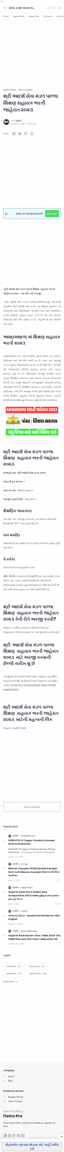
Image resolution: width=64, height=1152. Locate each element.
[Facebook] (5, 1135)
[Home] (6, 16)
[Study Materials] (28, 835)
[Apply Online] (18, 16)
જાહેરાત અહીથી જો (13, 728)
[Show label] (10, 981)
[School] (24, 911)
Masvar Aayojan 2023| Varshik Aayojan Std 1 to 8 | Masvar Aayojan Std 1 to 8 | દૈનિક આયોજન (34, 872)
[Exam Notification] (29, 931)
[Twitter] (14, 1135)
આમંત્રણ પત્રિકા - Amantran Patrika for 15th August (34, 917)
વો (25, 728)
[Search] (53, 8)
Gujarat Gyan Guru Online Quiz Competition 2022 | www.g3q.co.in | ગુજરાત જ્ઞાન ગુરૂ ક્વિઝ (33, 895)
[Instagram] (9, 1135)
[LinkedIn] (23, 1135)
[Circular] (24, 864)
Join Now (52, 213)
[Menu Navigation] (5, 8)
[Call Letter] (48, 16)
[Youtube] (18, 1135)
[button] (48, 8)
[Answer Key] (34, 16)
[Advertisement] (32, 56)
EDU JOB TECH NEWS (22, 8)
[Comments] (58, 880)
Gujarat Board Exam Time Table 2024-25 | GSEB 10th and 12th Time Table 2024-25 (34, 937)
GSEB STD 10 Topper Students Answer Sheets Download (31, 842)
